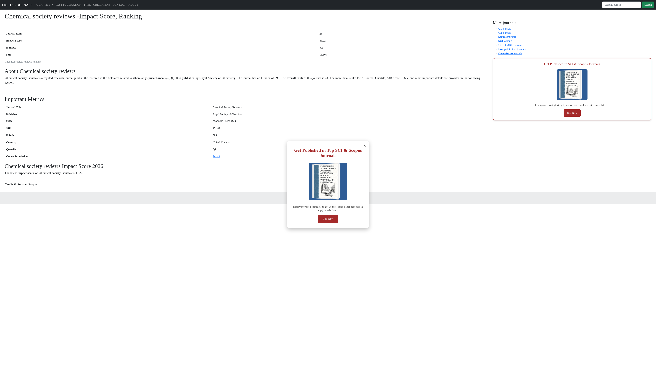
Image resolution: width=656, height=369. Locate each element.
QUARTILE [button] (43, 4)
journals (504, 28)
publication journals (511, 49)
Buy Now (328, 218)
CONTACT (119, 4)
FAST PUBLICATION (68, 4)
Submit (216, 156)
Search (648, 4)
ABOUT (133, 4)
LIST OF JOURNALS (17, 5)
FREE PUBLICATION (97, 4)
